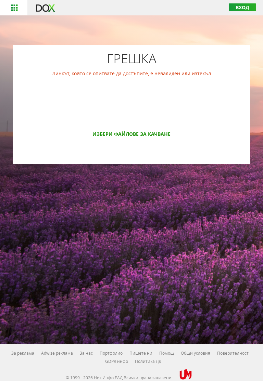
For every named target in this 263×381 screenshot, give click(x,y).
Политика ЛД (148, 361)
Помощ (166, 353)
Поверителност (233, 353)
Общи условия (195, 353)
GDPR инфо (116, 361)
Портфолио (111, 353)
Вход (242, 7)
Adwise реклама (57, 353)
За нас (86, 353)
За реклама (22, 353)
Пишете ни (140, 353)
